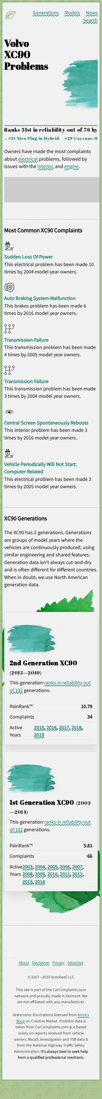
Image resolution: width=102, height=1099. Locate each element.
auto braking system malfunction (40, 298)
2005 (52, 867)
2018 (76, 727)
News (92, 13)
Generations (46, 13)
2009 (40, 874)
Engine (71, 166)
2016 (51, 727)
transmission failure (26, 340)
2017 (64, 727)
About (24, 962)
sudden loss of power (28, 257)
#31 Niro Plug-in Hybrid (33, 138)
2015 (39, 727)
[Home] (11, 16)
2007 (77, 867)
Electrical (28, 159)
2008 (27, 874)
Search (90, 20)
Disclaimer (41, 962)
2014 (40, 882)
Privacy (58, 962)
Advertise (75, 962)
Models (72, 13)
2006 (65, 867)
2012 (77, 874)
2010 (52, 874)
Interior (45, 166)
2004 (40, 867)
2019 (39, 735)
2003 (27, 867)
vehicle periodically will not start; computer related (40, 468)
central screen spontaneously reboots (46, 423)
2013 (27, 882)
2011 (65, 874)
